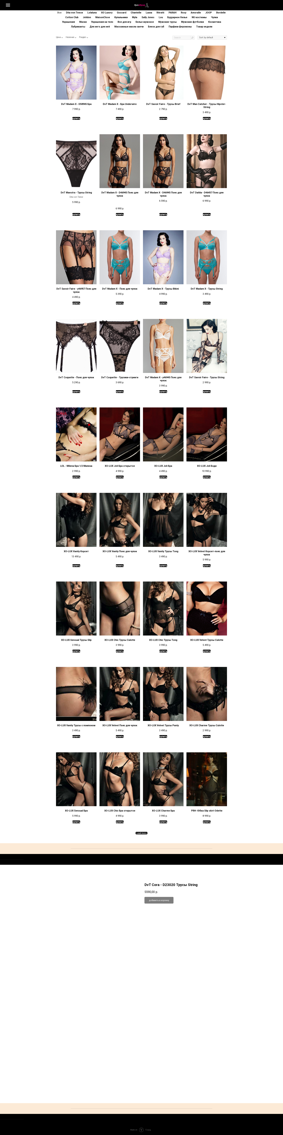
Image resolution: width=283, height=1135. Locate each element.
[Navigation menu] (8, 5)
